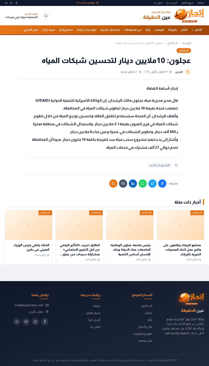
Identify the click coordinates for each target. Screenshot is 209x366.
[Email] (123, 183)
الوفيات (159, 29)
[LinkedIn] (133, 183)
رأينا (148, 29)
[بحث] (46, 15)
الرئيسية (186, 43)
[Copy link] (113, 183)
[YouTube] (6, 3)
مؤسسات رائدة (87, 29)
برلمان (148, 313)
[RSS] (16, 321)
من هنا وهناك (132, 29)
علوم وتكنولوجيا (142, 334)
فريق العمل (187, 3)
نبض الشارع (31, 29)
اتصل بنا (158, 3)
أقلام (184, 29)
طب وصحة (145, 340)
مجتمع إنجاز (66, 29)
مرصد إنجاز (48, 29)
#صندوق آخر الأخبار (160, 165)
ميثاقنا (200, 3)
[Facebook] (16, 3)
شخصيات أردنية (110, 29)
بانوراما (172, 29)
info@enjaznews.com (28, 305)
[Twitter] (11, 3)
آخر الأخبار (172, 43)
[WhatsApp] (143, 183)
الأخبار (198, 29)
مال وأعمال (145, 327)
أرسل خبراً (172, 3)
